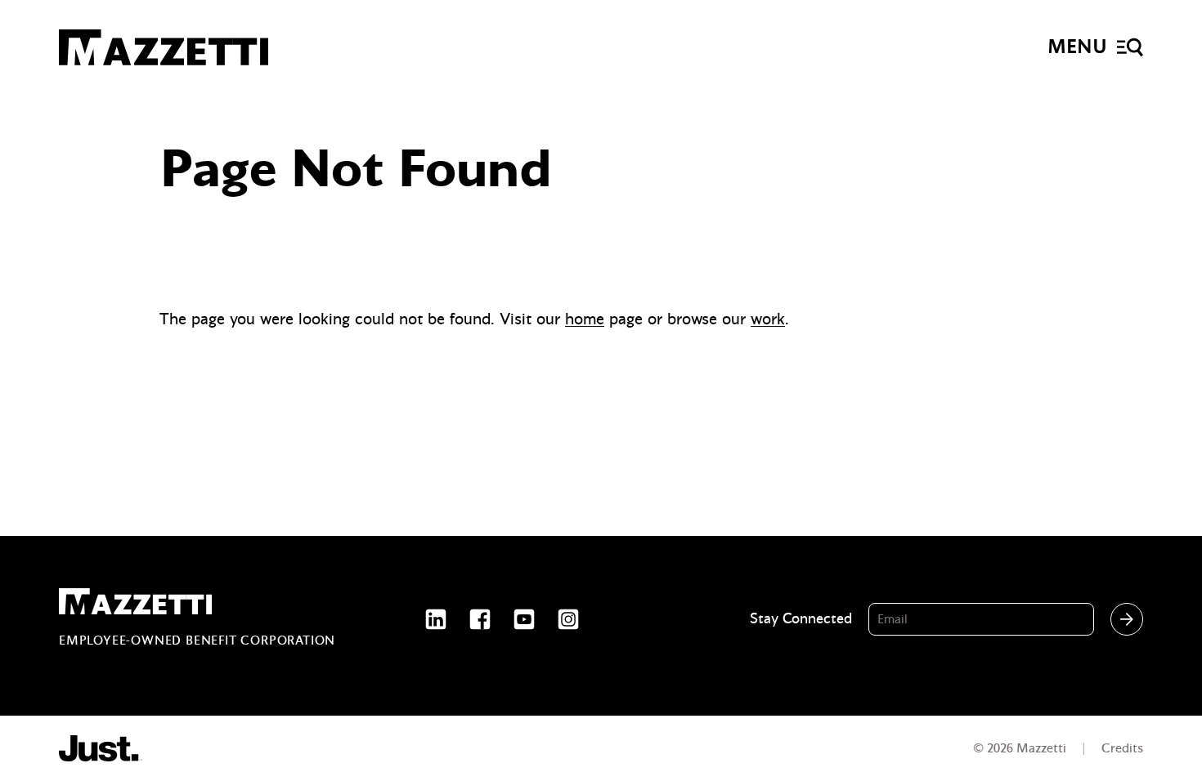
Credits (1122, 748)
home (584, 319)
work (768, 319)
